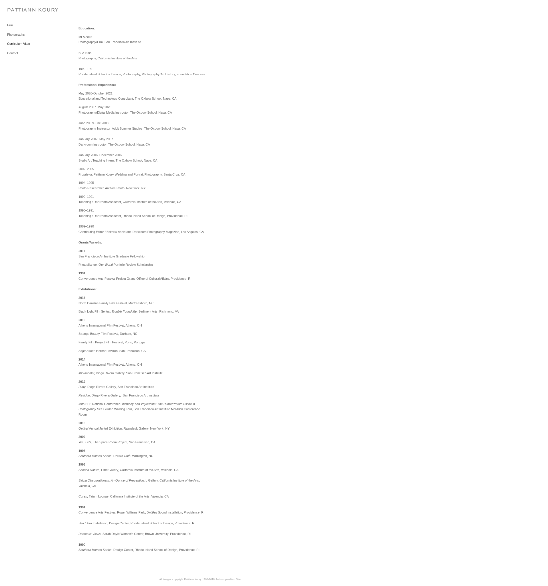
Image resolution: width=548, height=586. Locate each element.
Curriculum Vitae (18, 43)
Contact (12, 53)
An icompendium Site (228, 579)
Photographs (16, 34)
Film (10, 25)
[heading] (21, 10)
